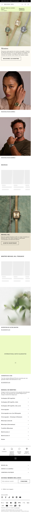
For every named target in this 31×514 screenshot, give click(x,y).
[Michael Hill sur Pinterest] (13, 496)
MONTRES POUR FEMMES (8, 111)
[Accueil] (9, 4)
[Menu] (2, 4)
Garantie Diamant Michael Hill (25, 451)
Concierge (4, 450)
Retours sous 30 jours (18, 451)
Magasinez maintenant (22, 9)
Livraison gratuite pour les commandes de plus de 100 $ (11, 452)
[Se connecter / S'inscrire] (25, 4)
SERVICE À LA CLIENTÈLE (7, 467)
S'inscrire (22, 479)
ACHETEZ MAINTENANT (10, 243)
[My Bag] (28, 4)
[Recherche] (22, 4)
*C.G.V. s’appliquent (4, 10)
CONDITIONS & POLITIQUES (7, 470)
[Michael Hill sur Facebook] (6, 496)
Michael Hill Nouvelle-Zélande (13, 510)
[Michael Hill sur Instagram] (2, 496)
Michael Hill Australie (3, 510)
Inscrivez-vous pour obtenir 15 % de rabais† (10, 1)
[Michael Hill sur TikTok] (9, 496)
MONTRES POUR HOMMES (8, 157)
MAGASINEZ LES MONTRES (11, 58)
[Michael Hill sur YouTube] (20, 496)
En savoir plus (5, 382)
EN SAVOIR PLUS (5, 329)
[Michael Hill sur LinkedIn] (16, 496)
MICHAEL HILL (4, 463)
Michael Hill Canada (23, 510)
